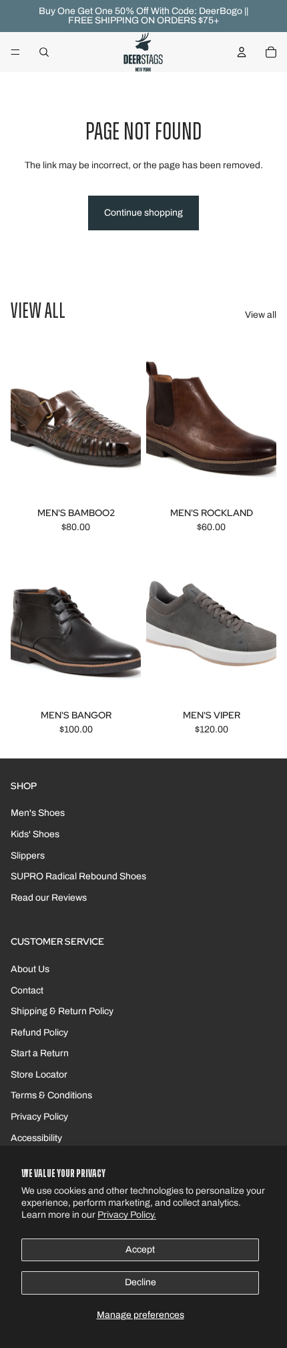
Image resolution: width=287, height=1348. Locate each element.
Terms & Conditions (51, 1095)
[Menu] (15, 52)
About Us (30, 969)
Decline (140, 1282)
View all (260, 315)
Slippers (28, 856)
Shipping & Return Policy (62, 1011)
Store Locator (39, 1075)
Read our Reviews (49, 898)
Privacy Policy (39, 1117)
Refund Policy (39, 1033)
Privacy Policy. (126, 1215)
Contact (27, 990)
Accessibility (36, 1138)
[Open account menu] (241, 52)
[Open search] (44, 52)
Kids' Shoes (35, 834)
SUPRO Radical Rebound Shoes (78, 876)
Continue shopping (143, 213)
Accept (140, 1250)
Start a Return (40, 1053)
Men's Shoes (38, 813)
